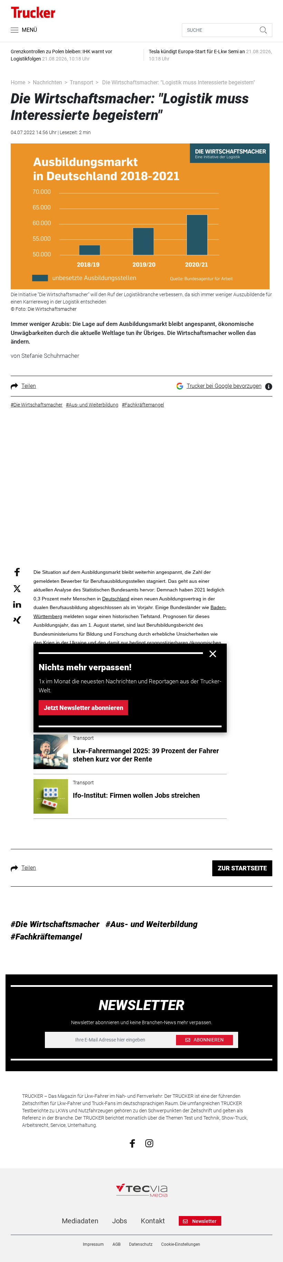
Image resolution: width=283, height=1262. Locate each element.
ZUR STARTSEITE (242, 868)
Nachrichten (47, 82)
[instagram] (149, 1143)
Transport (81, 82)
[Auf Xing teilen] (17, 619)
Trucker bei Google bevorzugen (224, 386)
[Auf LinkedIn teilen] (17, 604)
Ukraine (78, 642)
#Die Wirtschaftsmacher (55, 924)
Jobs (119, 1221)
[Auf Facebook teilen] (17, 571)
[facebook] (132, 1143)
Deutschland (115, 598)
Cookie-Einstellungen (180, 1244)
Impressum (93, 1244)
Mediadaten (80, 1221)
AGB (116, 1244)
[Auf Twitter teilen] (17, 588)
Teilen (28, 386)
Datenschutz (141, 1244)
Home (18, 82)
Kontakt (153, 1221)
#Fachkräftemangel (46, 937)
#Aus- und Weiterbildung (152, 924)
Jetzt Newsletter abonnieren (83, 707)
